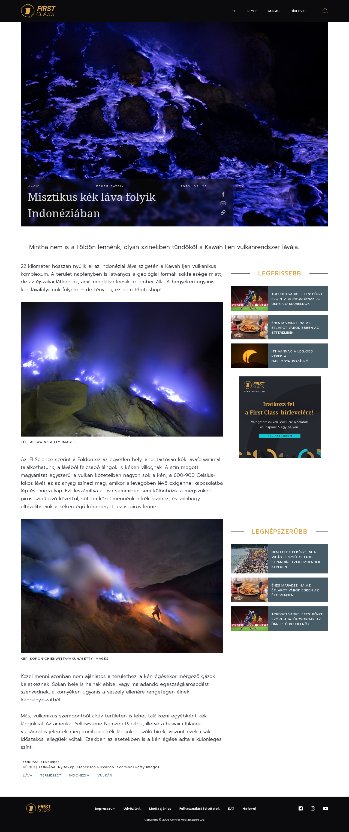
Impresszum (105, 808)
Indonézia (80, 775)
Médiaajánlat (160, 808)
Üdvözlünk (132, 808)
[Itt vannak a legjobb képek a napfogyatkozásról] (249, 355)
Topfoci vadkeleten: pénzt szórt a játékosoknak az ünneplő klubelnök (297, 298)
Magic (274, 10)
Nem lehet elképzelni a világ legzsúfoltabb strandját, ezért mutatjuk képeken (296, 559)
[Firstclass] (38, 11)
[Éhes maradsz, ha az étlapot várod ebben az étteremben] (249, 327)
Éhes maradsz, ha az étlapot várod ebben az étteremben (295, 327)
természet (51, 775)
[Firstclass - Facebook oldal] (301, 808)
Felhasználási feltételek (199, 808)
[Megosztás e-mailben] (223, 203)
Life (232, 10)
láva (28, 775)
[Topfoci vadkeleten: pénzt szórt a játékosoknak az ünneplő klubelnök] (249, 298)
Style (252, 10)
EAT (231, 808)
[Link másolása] (223, 212)
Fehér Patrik (110, 186)
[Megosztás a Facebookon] (223, 194)
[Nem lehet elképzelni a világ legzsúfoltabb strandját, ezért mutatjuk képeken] (249, 558)
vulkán (104, 775)
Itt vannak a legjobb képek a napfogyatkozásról (292, 356)
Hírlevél (299, 10)
